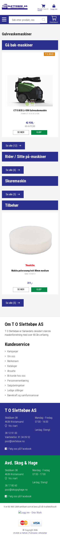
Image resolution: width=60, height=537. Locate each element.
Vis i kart (12, 425)
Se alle (11, 145)
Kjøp (39, 132)
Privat (40, 9)
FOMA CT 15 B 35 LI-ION (30, 114)
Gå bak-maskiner (19, 45)
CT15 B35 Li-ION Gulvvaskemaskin (30, 110)
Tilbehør (11, 205)
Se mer (20, 132)
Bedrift (46, 9)
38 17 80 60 (11, 485)
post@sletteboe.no (15, 441)
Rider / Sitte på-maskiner (25, 156)
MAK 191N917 (30, 274)
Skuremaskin (15, 181)
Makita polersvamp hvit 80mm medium (30, 270)
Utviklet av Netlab (20, 533)
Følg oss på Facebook (20, 448)
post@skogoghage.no (16, 489)
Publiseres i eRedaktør (38, 533)
